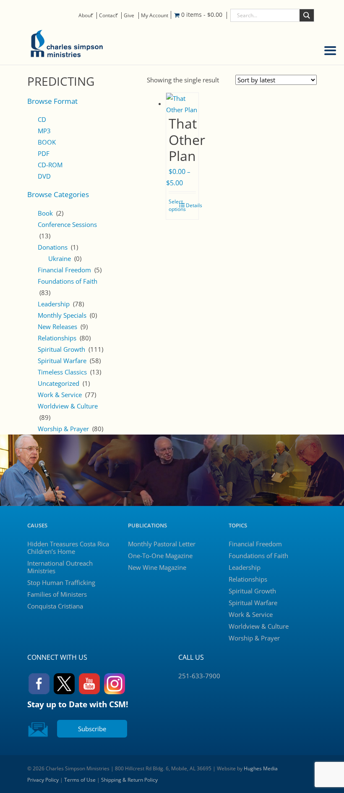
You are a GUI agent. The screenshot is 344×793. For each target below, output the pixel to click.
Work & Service (60, 394)
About (85, 15)
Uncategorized (58, 383)
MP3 (44, 130)
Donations (53, 247)
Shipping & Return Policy (129, 779)
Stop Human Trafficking (61, 582)
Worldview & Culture (68, 406)
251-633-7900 (199, 676)
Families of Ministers (57, 594)
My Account (154, 15)
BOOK (47, 142)
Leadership (54, 304)
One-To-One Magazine (160, 555)
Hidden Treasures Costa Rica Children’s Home (68, 548)
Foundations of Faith (67, 281)
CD (42, 119)
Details (194, 205)
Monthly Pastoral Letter (161, 544)
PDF (44, 153)
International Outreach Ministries (60, 567)
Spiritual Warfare (62, 360)
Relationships (57, 338)
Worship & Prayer (63, 428)
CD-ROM (50, 165)
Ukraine (59, 258)
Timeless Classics (62, 372)
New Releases (57, 326)
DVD (44, 176)
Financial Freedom (64, 270)
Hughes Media (261, 768)
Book (45, 213)
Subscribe (92, 729)
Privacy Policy (43, 779)
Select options (177, 205)
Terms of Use (80, 779)
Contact (108, 15)
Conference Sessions (67, 224)
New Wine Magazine (157, 567)
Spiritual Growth (61, 349)
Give (129, 15)
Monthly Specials (62, 315)
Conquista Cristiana (55, 606)
